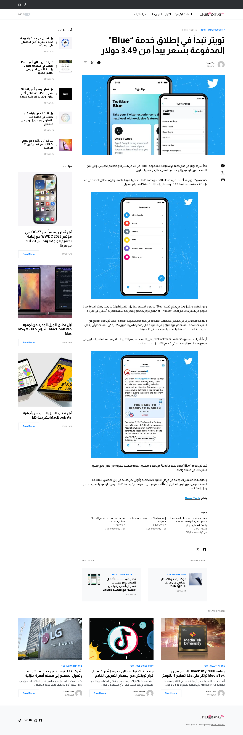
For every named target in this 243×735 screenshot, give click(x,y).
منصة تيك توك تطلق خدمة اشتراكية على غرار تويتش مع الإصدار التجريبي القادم (122, 673)
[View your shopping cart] (19, 4)
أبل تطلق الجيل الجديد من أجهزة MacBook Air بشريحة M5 (47, 415)
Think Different (218, 724)
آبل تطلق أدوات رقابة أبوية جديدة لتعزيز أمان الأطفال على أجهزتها (37, 42)
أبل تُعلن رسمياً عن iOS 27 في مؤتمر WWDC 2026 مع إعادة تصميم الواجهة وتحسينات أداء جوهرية (48, 238)
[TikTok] (20, 720)
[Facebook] (40, 720)
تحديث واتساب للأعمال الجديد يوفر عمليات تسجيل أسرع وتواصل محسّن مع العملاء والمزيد (119, 584)
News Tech (211, 63)
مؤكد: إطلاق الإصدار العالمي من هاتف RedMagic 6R (173, 582)
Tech (203, 30)
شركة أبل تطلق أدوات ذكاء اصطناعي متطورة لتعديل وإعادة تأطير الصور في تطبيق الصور (37, 67)
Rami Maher (139, 691)
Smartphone (179, 574)
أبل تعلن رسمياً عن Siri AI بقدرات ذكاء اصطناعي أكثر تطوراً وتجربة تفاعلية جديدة (37, 93)
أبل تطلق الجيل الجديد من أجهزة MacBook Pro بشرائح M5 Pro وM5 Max (45, 329)
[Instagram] (35, 720)
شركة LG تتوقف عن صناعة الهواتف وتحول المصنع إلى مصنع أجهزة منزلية (53, 673)
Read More (29, 254)
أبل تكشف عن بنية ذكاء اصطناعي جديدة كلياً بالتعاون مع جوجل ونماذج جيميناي (37, 118)
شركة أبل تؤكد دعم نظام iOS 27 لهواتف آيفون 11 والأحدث (38, 144)
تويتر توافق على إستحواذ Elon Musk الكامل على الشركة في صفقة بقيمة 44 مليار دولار (188, 521)
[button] (25, 4)
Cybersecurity (216, 30)
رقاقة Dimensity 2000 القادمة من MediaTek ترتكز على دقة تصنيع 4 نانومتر (193, 673)
